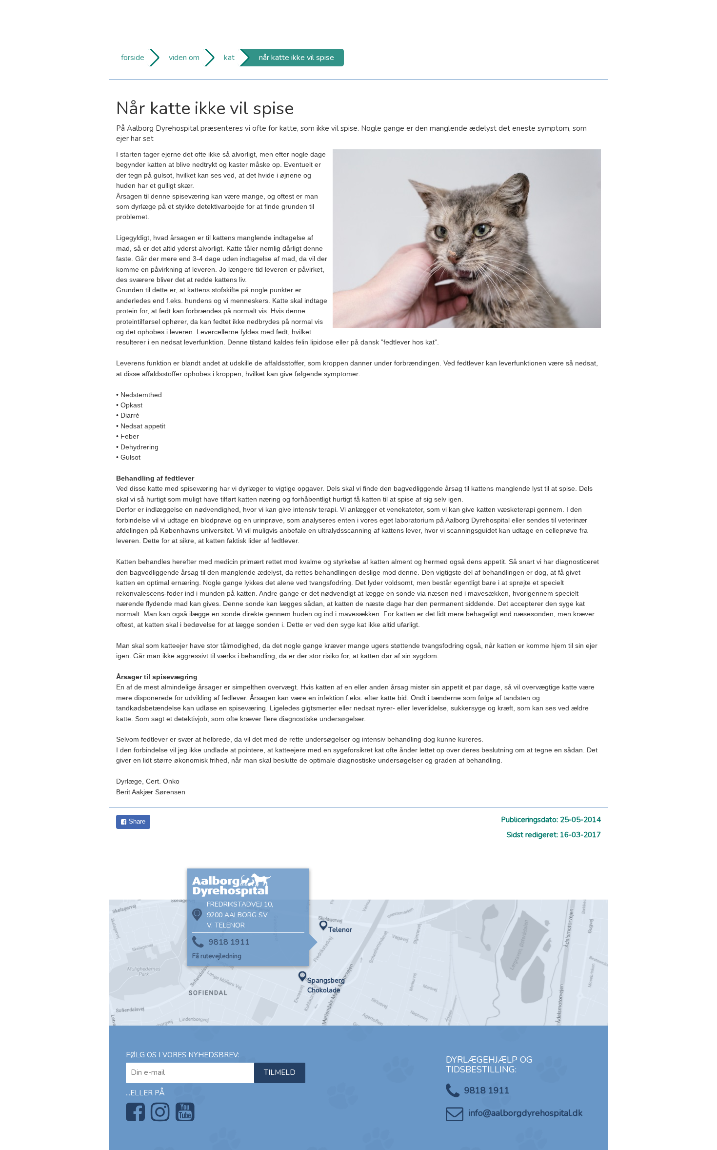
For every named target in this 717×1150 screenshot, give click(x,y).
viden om (184, 57)
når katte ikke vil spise (296, 57)
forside (132, 57)
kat (229, 57)
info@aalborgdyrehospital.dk (525, 1113)
